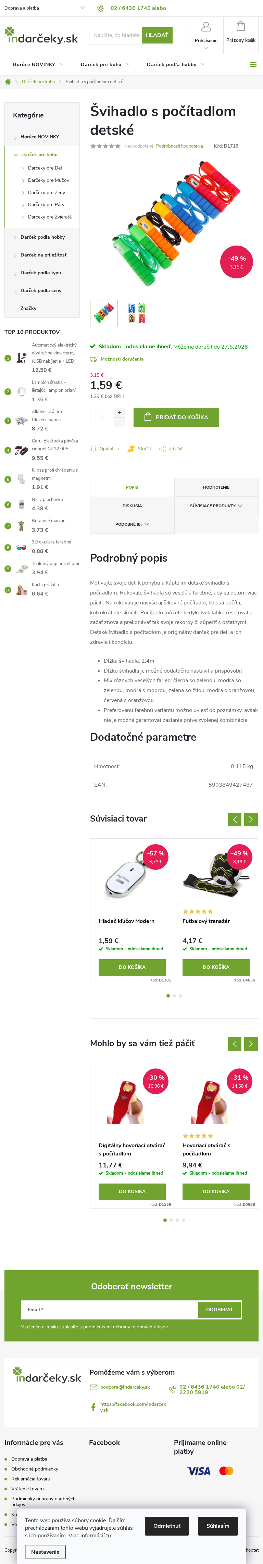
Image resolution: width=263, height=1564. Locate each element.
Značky (28, 308)
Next (251, 819)
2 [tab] (174, 996)
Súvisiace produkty (212, 506)
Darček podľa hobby (43, 237)
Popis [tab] (132, 487)
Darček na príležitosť (43, 255)
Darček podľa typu (41, 273)
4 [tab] (183, 1220)
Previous (234, 819)
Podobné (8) (128, 524)
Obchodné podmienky (34, 1469)
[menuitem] (38, 64)
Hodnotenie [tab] (216, 487)
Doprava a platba (21, 8)
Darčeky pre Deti (45, 168)
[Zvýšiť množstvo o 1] (119, 412)
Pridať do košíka (182, 417)
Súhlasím (217, 1526)
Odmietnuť (166, 1526)
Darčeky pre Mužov (48, 180)
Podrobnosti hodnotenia (179, 146)
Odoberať (219, 1309)
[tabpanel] (132, 911)
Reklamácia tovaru (30, 1479)
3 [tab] (180, 996)
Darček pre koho (39, 154)
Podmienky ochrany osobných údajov (43, 1502)
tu (108, 1535)
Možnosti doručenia (122, 359)
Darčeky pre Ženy (46, 192)
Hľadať (157, 35)
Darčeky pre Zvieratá (50, 217)
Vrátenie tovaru (27, 1489)
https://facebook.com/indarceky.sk (133, 1407)
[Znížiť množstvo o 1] (119, 422)
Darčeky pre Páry (46, 204)
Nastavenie (45, 1552)
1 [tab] (168, 996)
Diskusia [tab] (132, 506)
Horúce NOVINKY (40, 137)
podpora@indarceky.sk (125, 1387)
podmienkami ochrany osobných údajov (125, 1327)
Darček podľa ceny (41, 290)
